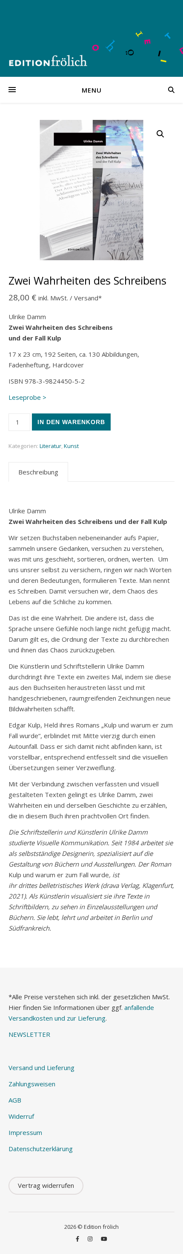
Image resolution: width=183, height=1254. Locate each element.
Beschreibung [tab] (38, 472)
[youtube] (104, 1239)
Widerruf (21, 1116)
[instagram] (91, 1239)
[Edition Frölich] (91, 38)
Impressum (25, 1132)
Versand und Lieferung (41, 1067)
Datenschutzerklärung (41, 1148)
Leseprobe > (27, 397)
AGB (15, 1100)
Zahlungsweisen (32, 1083)
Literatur (50, 446)
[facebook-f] (78, 1239)
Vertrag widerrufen (46, 1185)
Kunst (71, 446)
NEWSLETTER (29, 1034)
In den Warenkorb (71, 422)
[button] (160, 134)
